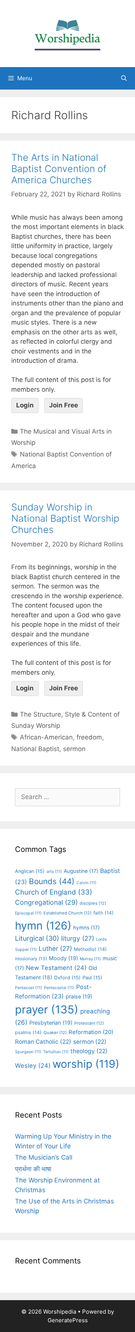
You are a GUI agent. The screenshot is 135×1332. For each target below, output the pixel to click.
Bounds (52, 881)
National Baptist (35, 749)
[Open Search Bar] (124, 78)
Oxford (67, 977)
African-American (46, 737)
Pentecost (28, 987)
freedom (89, 737)
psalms (28, 1032)
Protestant (89, 1023)
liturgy (77, 938)
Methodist (90, 949)
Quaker (55, 1032)
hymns (86, 928)
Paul (92, 977)
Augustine (81, 871)
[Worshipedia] (67, 33)
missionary (31, 958)
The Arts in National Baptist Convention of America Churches (58, 169)
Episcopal (28, 913)
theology (89, 1051)
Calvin (86, 882)
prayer (46, 1009)
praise (79, 996)
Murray (90, 958)
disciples (93, 903)
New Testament (56, 967)
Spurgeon (28, 1051)
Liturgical (37, 938)
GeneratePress (68, 1320)
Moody (63, 958)
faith (103, 913)
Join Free (63, 405)
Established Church (68, 913)
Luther (55, 948)
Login (25, 405)
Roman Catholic (43, 1041)
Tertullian (56, 1051)
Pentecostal (59, 987)
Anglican (30, 871)
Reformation (91, 1032)
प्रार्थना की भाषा (33, 1169)
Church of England (53, 892)
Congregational (46, 902)
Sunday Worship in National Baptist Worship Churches (65, 518)
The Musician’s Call (43, 1157)
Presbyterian (50, 1022)
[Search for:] (67, 797)
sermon (74, 749)
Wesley (33, 1065)
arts (54, 871)
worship (85, 1063)
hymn (43, 925)
